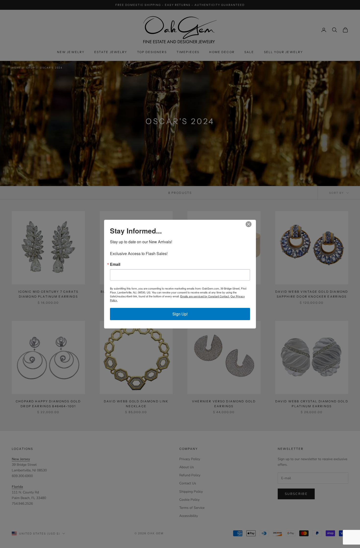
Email (115, 264)
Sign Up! (180, 314)
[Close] (251, 224)
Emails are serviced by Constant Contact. (205, 296)
